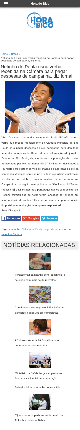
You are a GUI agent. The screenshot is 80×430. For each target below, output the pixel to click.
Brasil (14, 53)
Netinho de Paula (32, 229)
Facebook (13, 218)
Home (4, 53)
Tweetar (52, 218)
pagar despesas (53, 229)
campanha (14, 229)
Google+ (33, 218)
